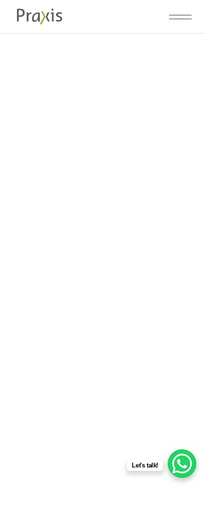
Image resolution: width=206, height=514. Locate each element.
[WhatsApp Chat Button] (182, 463)
